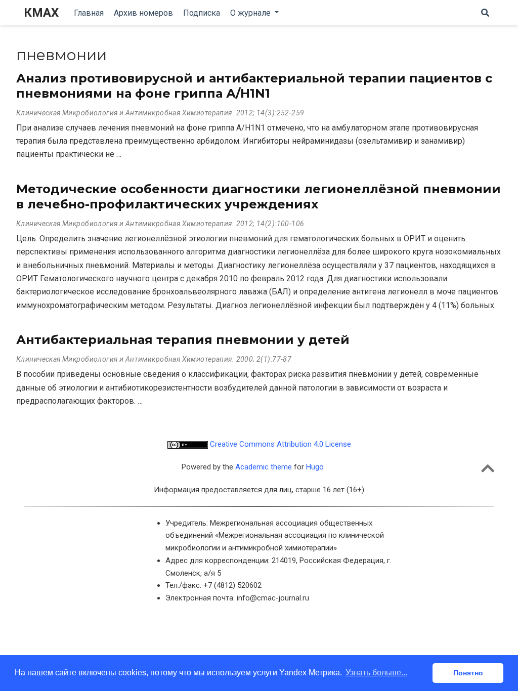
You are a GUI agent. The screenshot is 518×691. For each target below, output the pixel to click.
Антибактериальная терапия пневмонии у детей (183, 339)
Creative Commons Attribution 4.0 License (279, 444)
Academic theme (263, 466)
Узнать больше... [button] (376, 672)
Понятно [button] (468, 673)
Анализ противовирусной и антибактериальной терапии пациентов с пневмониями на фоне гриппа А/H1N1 (254, 86)
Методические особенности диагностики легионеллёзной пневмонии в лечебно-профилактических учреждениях (258, 196)
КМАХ (41, 13)
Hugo (315, 466)
